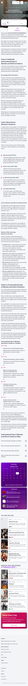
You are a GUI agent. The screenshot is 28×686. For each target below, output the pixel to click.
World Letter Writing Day (12, 501)
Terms (2, 671)
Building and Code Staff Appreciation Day (12, 506)
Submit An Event (5, 649)
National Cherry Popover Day (13, 492)
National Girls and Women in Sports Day (15, 554)
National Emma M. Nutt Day (13, 497)
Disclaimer (3, 668)
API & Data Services (6, 652)
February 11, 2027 (19, 7)
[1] (3, 354)
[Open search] (21, 2)
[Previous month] (3, 467)
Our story (3, 676)
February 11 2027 (9, 567)
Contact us (3, 679)
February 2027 (12, 7)
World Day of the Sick (15, 604)
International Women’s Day (16, 532)
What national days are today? (8, 641)
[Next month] (25, 467)
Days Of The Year (11, 683)
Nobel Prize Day (13, 521)
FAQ (2, 654)
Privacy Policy (4, 663)
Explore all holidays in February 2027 (13, 485)
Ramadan (11, 584)
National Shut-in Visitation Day (17, 573)
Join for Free (14, 625)
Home (6, 7)
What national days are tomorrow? (9, 643)
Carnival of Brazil (13, 593)
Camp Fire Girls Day (14, 543)
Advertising (4, 657)
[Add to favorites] (25, 519)
